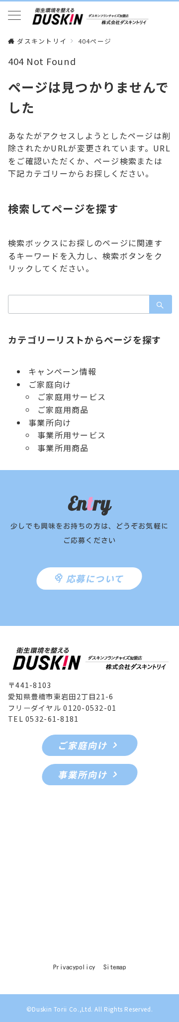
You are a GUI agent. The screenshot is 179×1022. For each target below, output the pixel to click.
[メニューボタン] (14, 16)
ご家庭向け (49, 384)
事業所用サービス (71, 435)
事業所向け (49, 422)
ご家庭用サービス (71, 397)
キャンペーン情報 (62, 371)
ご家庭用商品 (63, 409)
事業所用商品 (63, 448)
